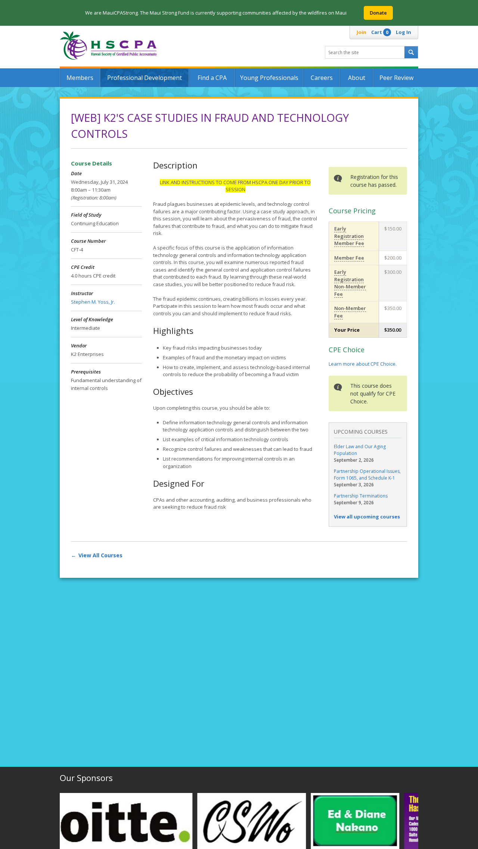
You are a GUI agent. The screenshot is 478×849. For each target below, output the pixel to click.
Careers (322, 78)
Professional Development (144, 78)
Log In (403, 32)
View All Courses (100, 555)
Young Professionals (269, 78)
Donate (378, 12)
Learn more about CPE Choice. (363, 363)
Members (79, 78)
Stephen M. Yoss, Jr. (93, 301)
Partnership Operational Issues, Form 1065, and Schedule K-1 (367, 474)
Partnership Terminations (361, 496)
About (356, 78)
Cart (379, 32)
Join (361, 32)
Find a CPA (212, 78)
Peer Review (396, 78)
